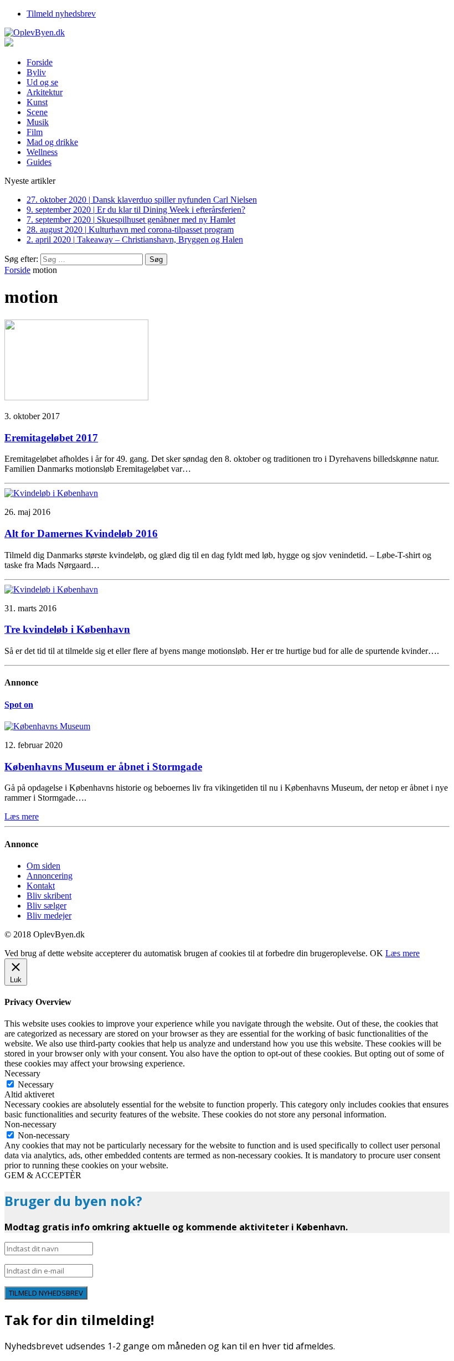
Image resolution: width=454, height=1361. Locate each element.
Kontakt (41, 885)
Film (35, 132)
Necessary (36, 1084)
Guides (39, 162)
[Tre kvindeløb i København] (51, 589)
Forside (40, 62)
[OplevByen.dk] (227, 33)
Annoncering (50, 875)
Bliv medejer (49, 915)
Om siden (43, 865)
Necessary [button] (22, 1073)
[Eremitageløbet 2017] (76, 397)
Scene (37, 112)
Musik (38, 122)
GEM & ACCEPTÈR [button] (42, 1175)
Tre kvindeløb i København (67, 629)
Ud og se (42, 82)
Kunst (37, 102)
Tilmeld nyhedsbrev (61, 13)
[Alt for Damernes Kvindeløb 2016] (51, 493)
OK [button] (376, 953)
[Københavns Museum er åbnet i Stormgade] (47, 726)
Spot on (18, 704)
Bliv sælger (46, 905)
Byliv (36, 72)
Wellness (42, 152)
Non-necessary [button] (30, 1124)
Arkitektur (45, 92)
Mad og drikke (52, 142)
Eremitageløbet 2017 (51, 438)
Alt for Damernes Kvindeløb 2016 (81, 533)
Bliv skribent (49, 895)
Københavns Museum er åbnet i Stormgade (103, 766)
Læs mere (402, 953)
